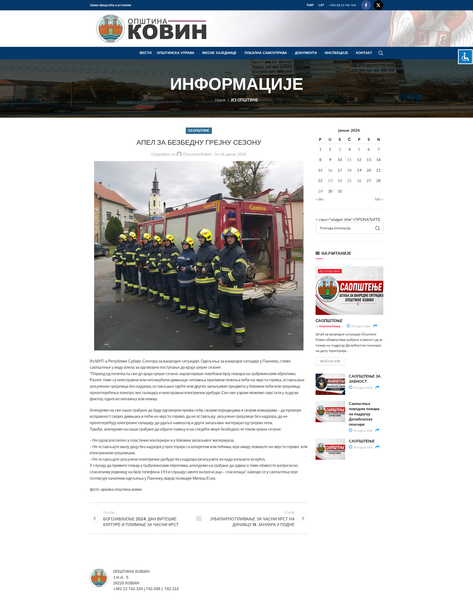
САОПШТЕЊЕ (329, 320)
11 (349, 159)
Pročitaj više (330, 361)
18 (349, 170)
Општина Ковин (197, 154)
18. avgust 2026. (363, 387)
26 (359, 180)
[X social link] (378, 5)
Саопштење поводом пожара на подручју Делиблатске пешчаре (364, 414)
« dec (320, 199)
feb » (379, 199)
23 (330, 180)
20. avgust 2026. (361, 326)
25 (349, 180)
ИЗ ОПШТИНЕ (244, 99)
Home (220, 99)
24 (340, 180)
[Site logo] (149, 28)
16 (330, 170)
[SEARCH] (377, 228)
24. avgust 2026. (363, 447)
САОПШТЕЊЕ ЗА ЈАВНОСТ (365, 378)
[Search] (381, 53)
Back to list (198, 518)
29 (320, 191)
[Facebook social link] (366, 5)
